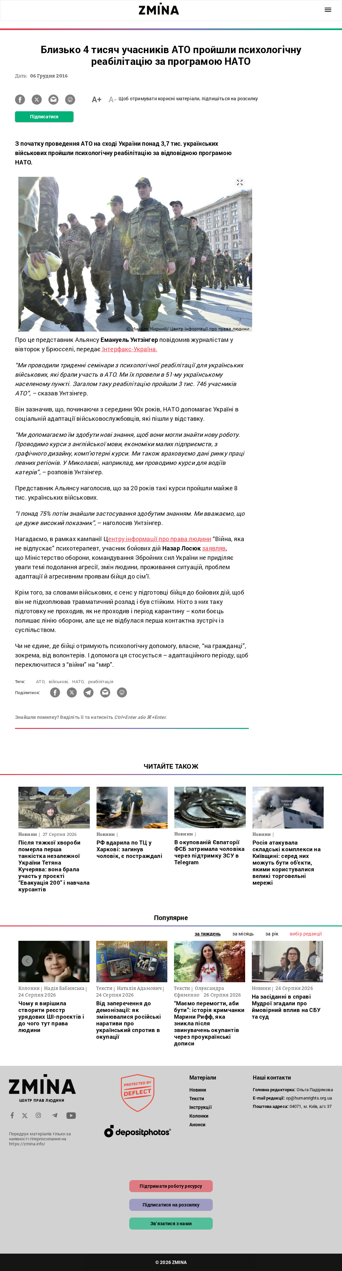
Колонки (199, 1116)
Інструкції (200, 1107)
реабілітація (100, 681)
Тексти (196, 1098)
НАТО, (78, 681)
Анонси (197, 1124)
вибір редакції (306, 933)
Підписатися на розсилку (171, 1204)
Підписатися (44, 116)
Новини (197, 1090)
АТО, (40, 681)
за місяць (243, 933)
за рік (272, 933)
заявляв (213, 548)
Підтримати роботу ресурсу (171, 1186)
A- (113, 99)
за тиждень (208, 933)
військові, (59, 681)
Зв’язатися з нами (171, 1223)
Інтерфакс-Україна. (129, 349)
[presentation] (27, 960)
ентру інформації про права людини (159, 539)
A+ (97, 99)
